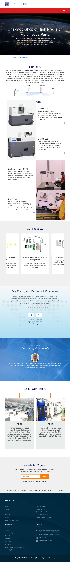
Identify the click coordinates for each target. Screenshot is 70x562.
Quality (7, 509)
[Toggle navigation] (64, 11)
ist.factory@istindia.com (45, 540)
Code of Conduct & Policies (43, 517)
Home (7, 506)
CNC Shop (8, 541)
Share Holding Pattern (42, 514)
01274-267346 (43, 537)
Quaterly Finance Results (43, 512)
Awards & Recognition (11, 520)
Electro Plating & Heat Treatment (14, 547)
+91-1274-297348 (54, 535)
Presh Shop (8, 544)
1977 (50, 424)
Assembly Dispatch (10, 550)
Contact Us (8, 514)
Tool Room (8, 530)
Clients (7, 517)
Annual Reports (40, 509)
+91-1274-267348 (43, 535)
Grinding (7, 538)
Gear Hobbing (9, 533)
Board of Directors (41, 506)
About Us (7, 512)
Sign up (45, 476)
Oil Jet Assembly (10, 535)
